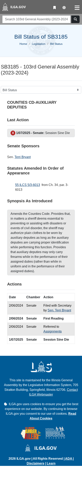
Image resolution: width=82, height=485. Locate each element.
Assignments (52, 331)
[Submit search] (75, 19)
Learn (51, 463)
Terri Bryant (23, 157)
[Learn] (54, 8)
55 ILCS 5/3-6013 (27, 185)
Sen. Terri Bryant (59, 310)
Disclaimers (35, 463)
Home (23, 43)
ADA (69, 458)
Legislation (38, 43)
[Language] (64, 8)
